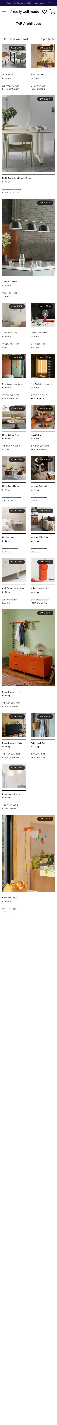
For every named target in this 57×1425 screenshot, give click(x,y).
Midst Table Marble (10, 459)
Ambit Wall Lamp (13, 304)
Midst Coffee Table (11, 408)
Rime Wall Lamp (13, 816)
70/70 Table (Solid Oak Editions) (24, 97)
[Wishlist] (44, 12)
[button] (4, 12)
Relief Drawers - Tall (42, 561)
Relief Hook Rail (41, 714)
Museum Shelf (11, 508)
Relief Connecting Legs (13, 561)
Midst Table (39, 406)
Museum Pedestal (43, 457)
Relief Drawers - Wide (13, 716)
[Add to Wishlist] (6, 48)
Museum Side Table (40, 510)
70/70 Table (10, 46)
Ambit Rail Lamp (13, 200)
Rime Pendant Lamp (11, 767)
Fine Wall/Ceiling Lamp (42, 357)
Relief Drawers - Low (16, 611)
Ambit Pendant (41, 46)
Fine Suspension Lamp (13, 357)
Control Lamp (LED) (40, 306)
